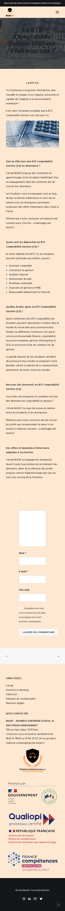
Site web (24, 590)
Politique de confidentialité (21, 699)
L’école (10, 686)
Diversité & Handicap (17, 690)
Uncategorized (34, 58)
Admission (11, 694)
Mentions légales (15, 703)
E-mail (23, 572)
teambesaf (53, 58)
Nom (22, 553)
